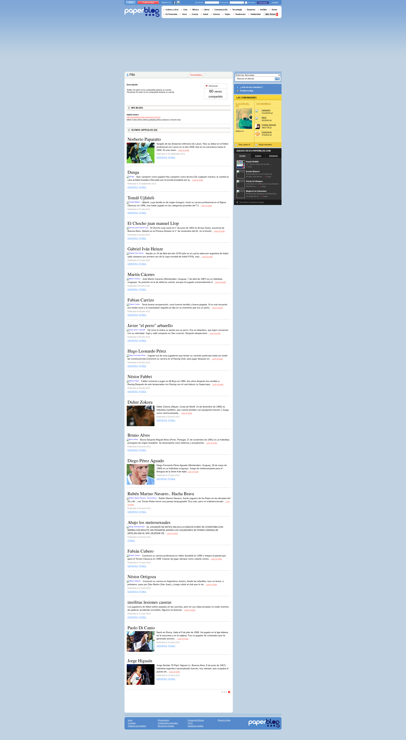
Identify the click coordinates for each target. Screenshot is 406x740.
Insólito (263, 10)
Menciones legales (166, 726)
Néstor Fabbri (140, 376)
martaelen (266, 110)
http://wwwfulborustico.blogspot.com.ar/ (143, 117)
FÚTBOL (171, 157)
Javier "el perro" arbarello (150, 325)
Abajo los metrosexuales (149, 522)
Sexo (184, 14)
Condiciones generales (168, 723)
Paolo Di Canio (141, 627)
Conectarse (262, 3)
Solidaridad (255, 14)
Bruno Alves (139, 435)
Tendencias (240, 14)
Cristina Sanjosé (269, 125)
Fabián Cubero (141, 551)
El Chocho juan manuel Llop (153, 223)
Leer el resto (183, 150)
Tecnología (237, 10)
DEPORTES (162, 157)
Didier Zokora (140, 402)
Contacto (132, 723)
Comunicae (267, 132)
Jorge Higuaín (140, 660)
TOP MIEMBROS (263, 104)
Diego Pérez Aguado (146, 460)
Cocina (195, 14)
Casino (258, 156)
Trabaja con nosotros (137, 726)
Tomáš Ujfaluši (141, 198)
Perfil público (196, 75)
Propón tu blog (246, 91)
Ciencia (216, 14)
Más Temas (270, 14)
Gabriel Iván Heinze (145, 249)
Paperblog (142, 12)
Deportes (251, 10)
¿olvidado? (274, 2)
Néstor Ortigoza (142, 576)
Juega (249, 167)
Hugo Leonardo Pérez (147, 351)
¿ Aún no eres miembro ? (251, 87)
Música (195, 10)
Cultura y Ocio (172, 10)
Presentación (163, 720)
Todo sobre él (244, 145)
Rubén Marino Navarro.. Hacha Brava (161, 493)
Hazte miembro (265, 145)
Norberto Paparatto (144, 139)
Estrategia (273, 156)
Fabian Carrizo (141, 300)
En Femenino (171, 14)
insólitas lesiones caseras (149, 602)
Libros (207, 10)
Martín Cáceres (141, 274)
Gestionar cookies (195, 726)
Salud (205, 14)
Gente (274, 10)
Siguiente (229, 692)
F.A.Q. (190, 723)
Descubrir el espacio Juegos (252, 202)
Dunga (133, 172)
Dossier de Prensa (196, 720)
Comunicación (220, 10)
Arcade (242, 156)
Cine (185, 10)
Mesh (264, 117)
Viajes (227, 14)
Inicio (131, 2)
